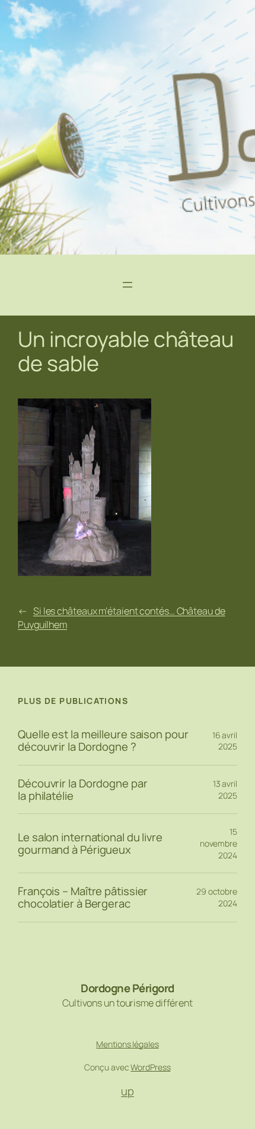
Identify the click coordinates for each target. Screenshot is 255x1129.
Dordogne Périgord (127, 988)
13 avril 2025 (225, 789)
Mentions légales (127, 1044)
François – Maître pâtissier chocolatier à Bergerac (83, 897)
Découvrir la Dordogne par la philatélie (83, 789)
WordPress (150, 1067)
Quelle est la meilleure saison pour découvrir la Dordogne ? (103, 740)
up (127, 1091)
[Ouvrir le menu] (127, 285)
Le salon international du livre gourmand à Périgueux (90, 843)
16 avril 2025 (224, 740)
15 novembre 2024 (218, 843)
